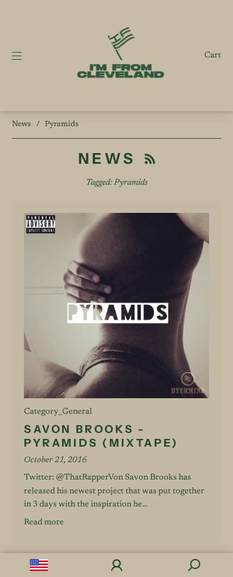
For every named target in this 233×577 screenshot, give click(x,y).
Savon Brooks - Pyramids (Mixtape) (101, 436)
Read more (44, 522)
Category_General (58, 412)
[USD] (39, 565)
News (21, 124)
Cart (212, 55)
